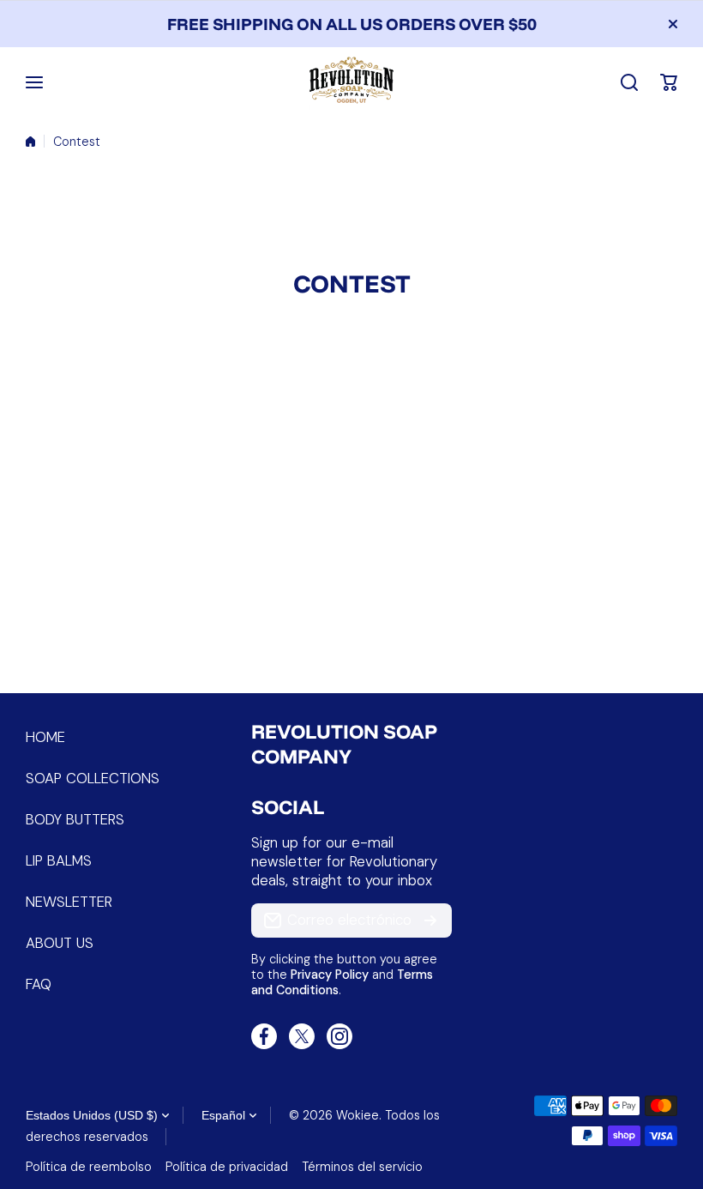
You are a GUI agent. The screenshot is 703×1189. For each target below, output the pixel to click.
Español (223, 1115)
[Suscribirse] (430, 920)
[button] (668, 82)
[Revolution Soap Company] (351, 82)
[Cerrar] (673, 24)
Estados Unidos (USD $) (92, 1115)
